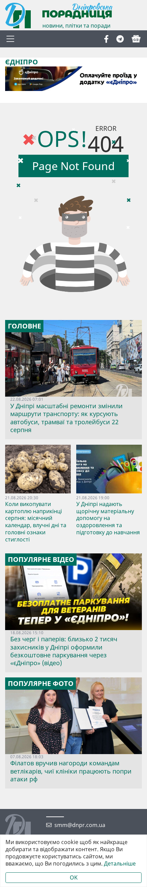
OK (74, 877)
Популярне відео (41, 559)
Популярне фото (41, 683)
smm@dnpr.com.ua (79, 825)
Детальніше (120, 863)
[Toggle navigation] (10, 39)
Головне (24, 326)
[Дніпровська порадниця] (23, 827)
